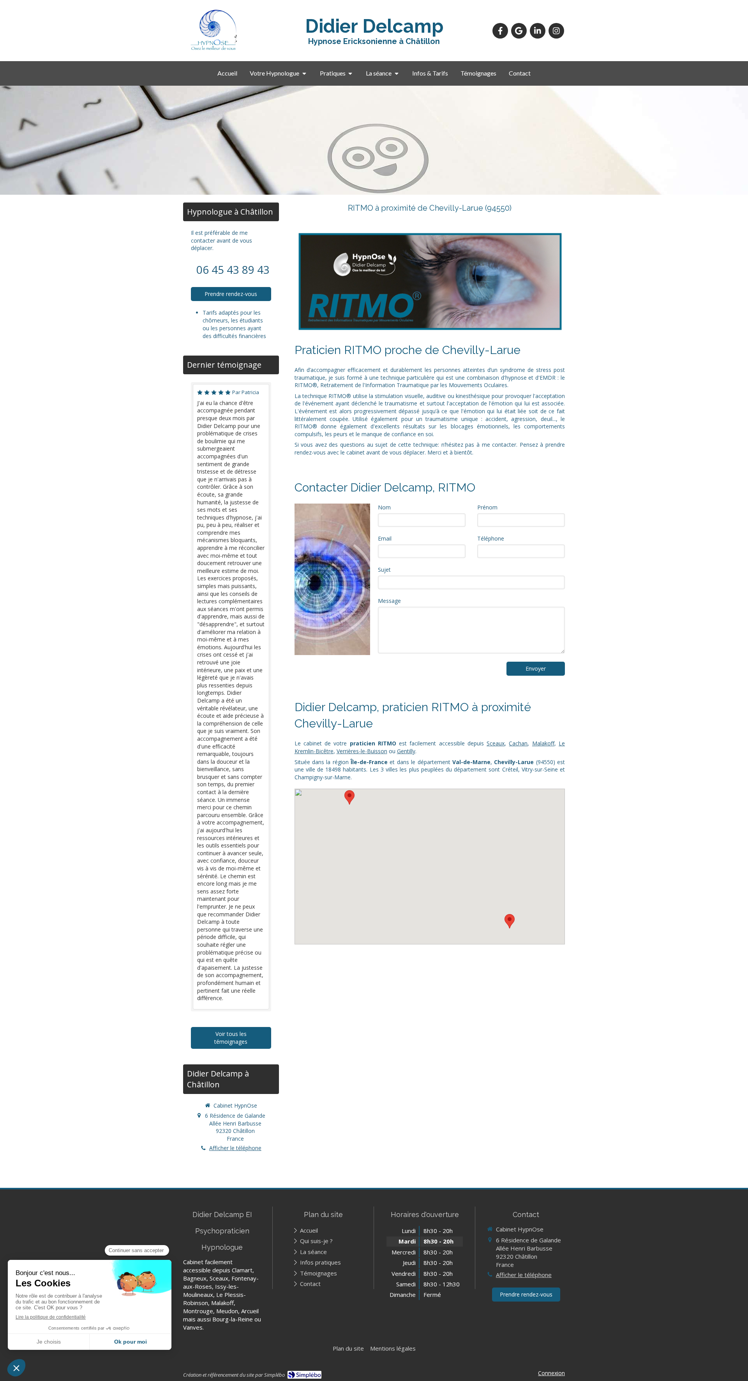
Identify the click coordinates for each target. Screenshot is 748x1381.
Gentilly (406, 751)
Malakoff (543, 743)
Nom (384, 507)
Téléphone (490, 538)
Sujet (384, 569)
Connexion (551, 1373)
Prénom (487, 507)
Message (389, 600)
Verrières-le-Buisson (362, 751)
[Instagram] (556, 31)
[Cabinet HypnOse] (214, 49)
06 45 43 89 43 (233, 269)
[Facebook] (500, 31)
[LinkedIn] (537, 31)
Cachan (518, 743)
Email (385, 538)
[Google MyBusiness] (519, 31)
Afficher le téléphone (235, 1148)
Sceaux (496, 743)
